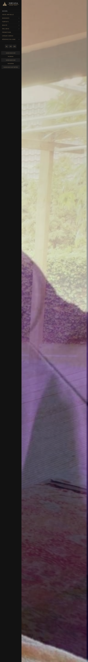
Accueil (5, 11)
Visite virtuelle (8, 14)
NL (6, 46)
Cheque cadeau (7, 36)
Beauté (4, 25)
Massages (5, 18)
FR (11, 46)
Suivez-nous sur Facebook (10, 53)
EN (14, 46)
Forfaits (5, 21)
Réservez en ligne (8, 39)
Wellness (5, 28)
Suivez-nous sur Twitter (11, 67)
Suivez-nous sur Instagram (10, 61)
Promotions (6, 32)
